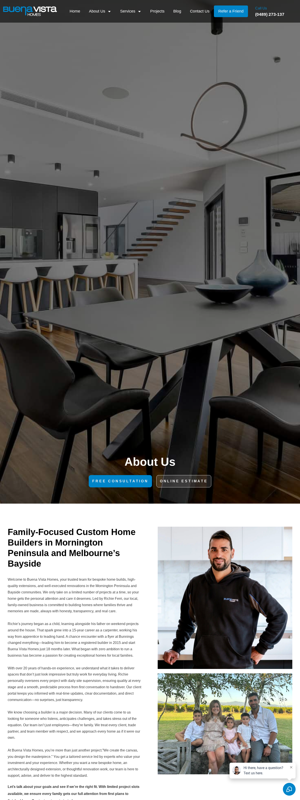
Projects (157, 11)
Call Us (261, 8)
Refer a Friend (231, 11)
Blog (177, 11)
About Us (97, 11)
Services (127, 11)
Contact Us (200, 11)
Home (75, 11)
